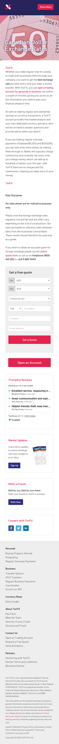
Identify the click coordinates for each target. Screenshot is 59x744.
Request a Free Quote (17, 641)
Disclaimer (39, 727)
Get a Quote (30, 339)
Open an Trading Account (19, 637)
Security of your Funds (17, 621)
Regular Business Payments (20, 581)
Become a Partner (15, 665)
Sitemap (16, 727)
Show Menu (45, 6)
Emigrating (11, 557)
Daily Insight (12, 601)
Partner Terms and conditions (21, 661)
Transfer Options (14, 573)
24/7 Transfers (13, 577)
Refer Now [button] (16, 501)
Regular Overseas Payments (20, 561)
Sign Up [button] (14, 465)
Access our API (13, 589)
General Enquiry (14, 645)
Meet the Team (13, 617)
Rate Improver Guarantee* (23, 730)
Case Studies (12, 585)
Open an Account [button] (29, 362)
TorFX (8, 67)
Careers (8, 727)
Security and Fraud (15, 625)
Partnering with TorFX (17, 657)
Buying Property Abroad (18, 553)
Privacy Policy (28, 727)
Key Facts (10, 613)
